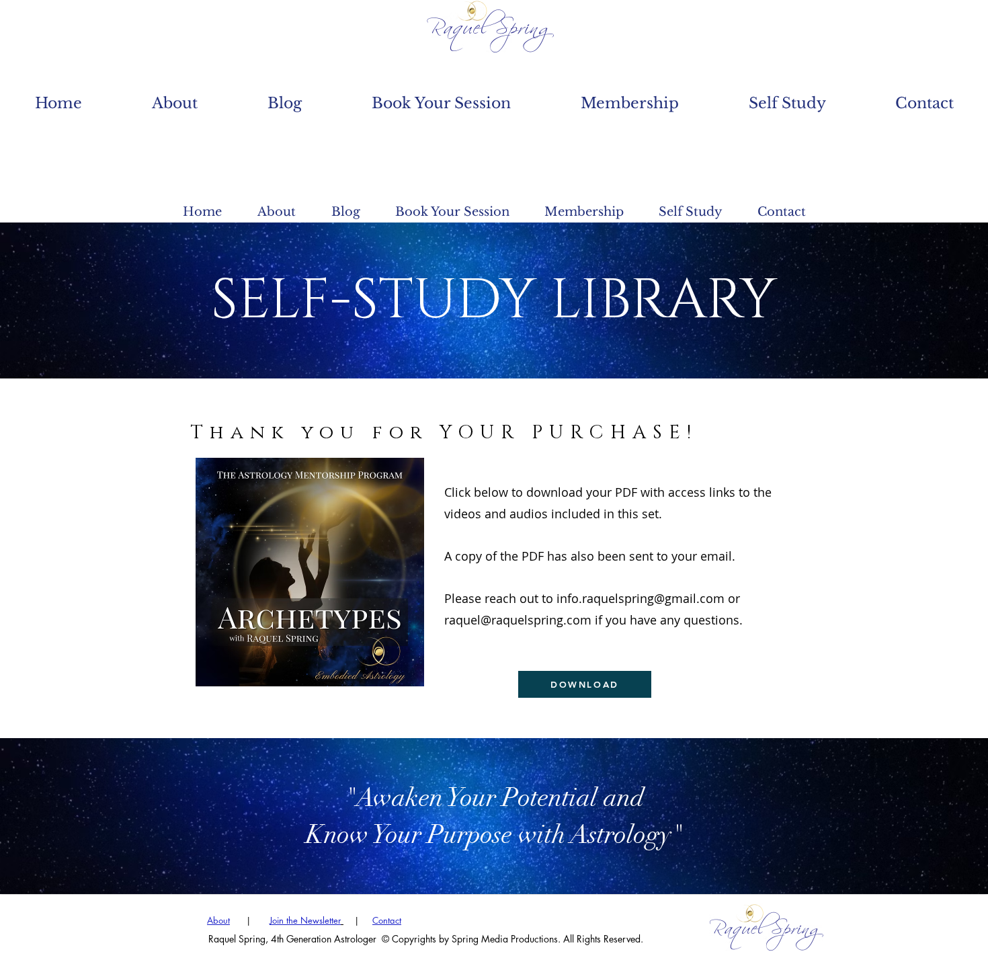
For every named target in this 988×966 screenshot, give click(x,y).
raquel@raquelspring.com (517, 620)
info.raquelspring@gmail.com (641, 598)
